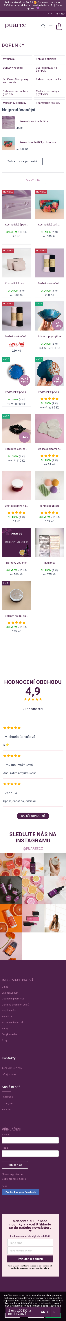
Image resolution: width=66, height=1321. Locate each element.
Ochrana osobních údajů (15, 1004)
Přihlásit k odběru (30, 1259)
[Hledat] (43, 26)
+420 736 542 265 (12, 1068)
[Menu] (50, 26)
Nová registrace (12, 1174)
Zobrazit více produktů (22, 161)
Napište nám (9, 1010)
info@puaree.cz (10, 1074)
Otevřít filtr (33, 180)
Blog (4, 1040)
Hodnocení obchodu (13, 1022)
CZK (42, 13)
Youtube (6, 1109)
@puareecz (33, 848)
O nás (5, 986)
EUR (50, 13)
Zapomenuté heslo (14, 1178)
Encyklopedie (9, 1034)
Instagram (7, 1103)
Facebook (7, 1096)
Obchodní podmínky (13, 998)
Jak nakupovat (10, 992)
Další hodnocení (33, 815)
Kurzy (5, 1028)
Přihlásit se (15, 1165)
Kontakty (7, 1016)
